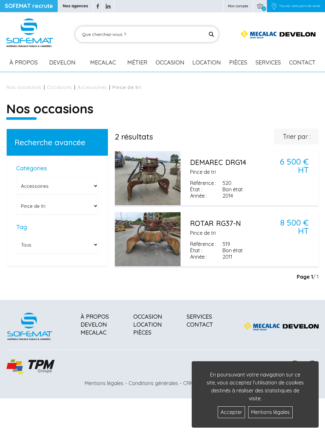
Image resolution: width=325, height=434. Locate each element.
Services (268, 62)
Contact (302, 62)
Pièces (238, 62)
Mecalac (103, 62)
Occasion (170, 62)
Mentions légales (104, 383)
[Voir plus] (216, 178)
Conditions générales (153, 383)
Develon (62, 62)
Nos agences (75, 5)
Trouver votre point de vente (299, 6)
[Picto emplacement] (274, 6)
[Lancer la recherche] (211, 34)
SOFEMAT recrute (29, 6)
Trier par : (296, 136)
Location (206, 62)
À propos (95, 316)
